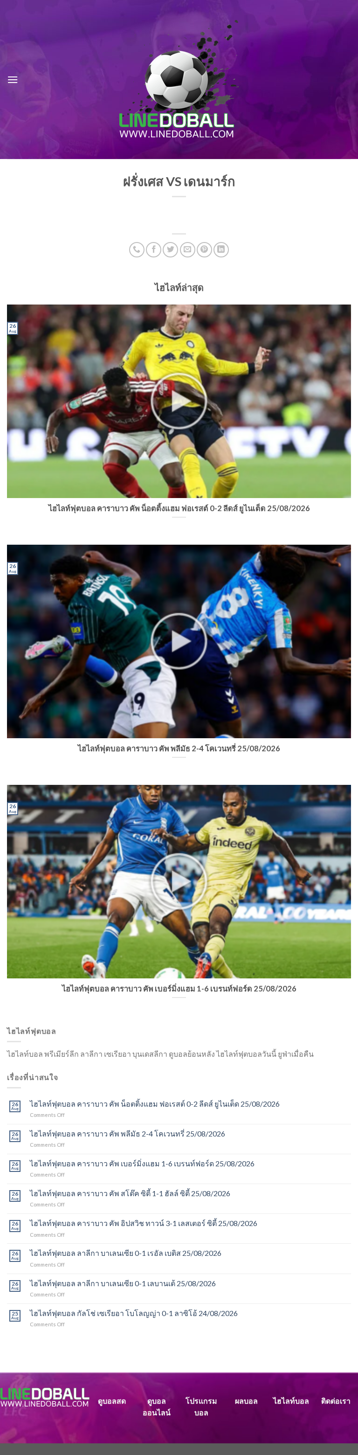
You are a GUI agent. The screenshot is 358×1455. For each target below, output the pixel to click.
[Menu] (12, 79)
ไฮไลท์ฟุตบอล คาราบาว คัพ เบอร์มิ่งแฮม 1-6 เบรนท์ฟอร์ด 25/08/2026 (142, 1163)
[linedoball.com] (179, 79)
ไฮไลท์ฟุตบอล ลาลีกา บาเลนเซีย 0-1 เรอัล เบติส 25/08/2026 (125, 1252)
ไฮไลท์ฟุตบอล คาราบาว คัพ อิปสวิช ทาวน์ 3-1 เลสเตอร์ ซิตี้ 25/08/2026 (143, 1223)
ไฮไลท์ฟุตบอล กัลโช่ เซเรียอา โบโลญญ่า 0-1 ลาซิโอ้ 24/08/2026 (134, 1313)
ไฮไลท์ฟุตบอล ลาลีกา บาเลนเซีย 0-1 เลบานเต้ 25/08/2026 (123, 1283)
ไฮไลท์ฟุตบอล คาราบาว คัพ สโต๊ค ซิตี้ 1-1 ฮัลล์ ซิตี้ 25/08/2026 (130, 1193)
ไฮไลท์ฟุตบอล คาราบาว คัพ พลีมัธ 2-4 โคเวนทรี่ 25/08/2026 (127, 1133)
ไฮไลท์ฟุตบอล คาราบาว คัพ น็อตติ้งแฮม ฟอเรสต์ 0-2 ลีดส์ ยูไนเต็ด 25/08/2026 (155, 1103)
